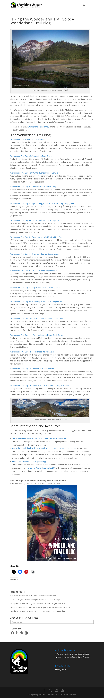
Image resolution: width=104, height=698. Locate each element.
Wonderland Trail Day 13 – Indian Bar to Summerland (32, 368)
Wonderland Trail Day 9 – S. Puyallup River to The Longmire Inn (36, 301)
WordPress (71, 694)
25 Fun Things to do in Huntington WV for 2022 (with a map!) (35, 599)
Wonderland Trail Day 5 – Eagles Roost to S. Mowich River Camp (37, 237)
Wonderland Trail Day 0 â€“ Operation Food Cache (31, 156)
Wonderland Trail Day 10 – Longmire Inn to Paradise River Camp (36, 318)
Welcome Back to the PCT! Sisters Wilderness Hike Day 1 (33, 595)
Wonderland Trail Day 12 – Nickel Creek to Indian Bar (32, 352)
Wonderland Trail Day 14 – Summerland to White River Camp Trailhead (39, 385)
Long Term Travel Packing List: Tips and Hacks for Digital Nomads (37, 603)
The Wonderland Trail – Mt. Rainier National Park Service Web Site (39, 438)
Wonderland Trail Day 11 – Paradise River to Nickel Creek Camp (36, 335)
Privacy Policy (60, 670)
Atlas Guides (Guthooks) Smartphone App (29, 461)
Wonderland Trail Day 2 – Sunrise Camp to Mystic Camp (33, 186)
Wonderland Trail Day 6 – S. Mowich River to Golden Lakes (34, 254)
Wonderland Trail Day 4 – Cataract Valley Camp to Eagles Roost (36, 220)
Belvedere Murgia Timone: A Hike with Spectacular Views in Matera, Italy (40, 607)
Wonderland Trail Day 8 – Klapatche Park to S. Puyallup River (35, 287)
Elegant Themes (46, 694)
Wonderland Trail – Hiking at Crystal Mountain (29, 139)
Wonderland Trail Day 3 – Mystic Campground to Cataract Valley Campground (42, 203)
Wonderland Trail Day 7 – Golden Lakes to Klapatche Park (34, 271)
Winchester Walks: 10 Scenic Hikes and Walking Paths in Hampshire (37, 611)
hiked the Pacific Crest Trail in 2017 (42, 468)
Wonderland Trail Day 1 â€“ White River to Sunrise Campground (36, 173)
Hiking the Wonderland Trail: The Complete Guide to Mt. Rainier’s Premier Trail (44, 448)
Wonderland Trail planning (38, 127)
